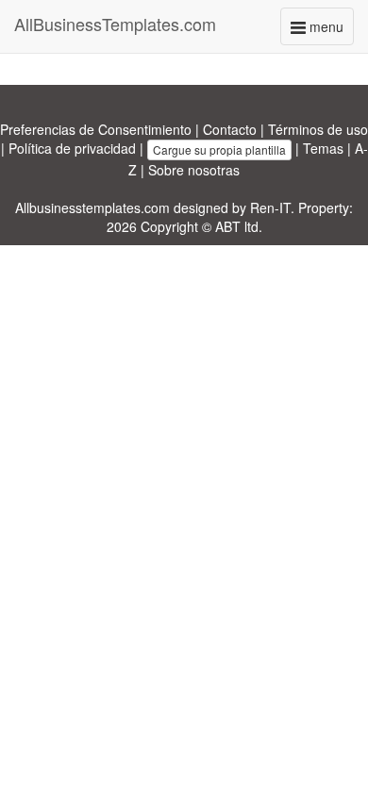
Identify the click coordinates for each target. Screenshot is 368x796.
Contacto (230, 129)
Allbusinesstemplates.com (92, 207)
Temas (323, 148)
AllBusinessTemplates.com (115, 23)
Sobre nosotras (194, 169)
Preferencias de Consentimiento (96, 129)
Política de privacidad (72, 148)
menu (330, 30)
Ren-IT (270, 207)
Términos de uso (318, 129)
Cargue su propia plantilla (219, 149)
